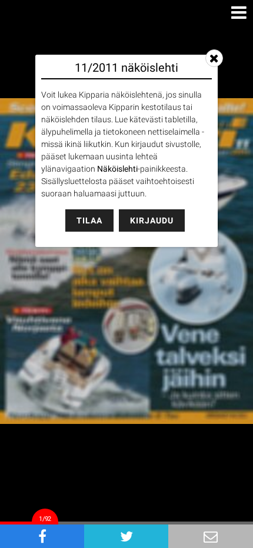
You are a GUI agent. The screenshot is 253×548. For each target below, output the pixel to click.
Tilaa (89, 220)
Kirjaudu (152, 220)
